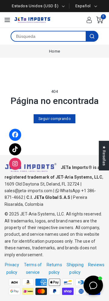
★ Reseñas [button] (104, 156)
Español (83, 6)
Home (54, 51)
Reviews (96, 264)
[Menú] (7, 20)
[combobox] (48, 36)
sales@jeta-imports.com (28, 190)
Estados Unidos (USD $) (35, 6)
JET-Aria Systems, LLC (42, 214)
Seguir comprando (54, 119)
